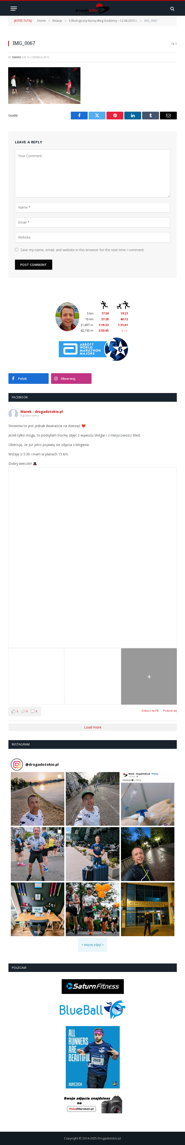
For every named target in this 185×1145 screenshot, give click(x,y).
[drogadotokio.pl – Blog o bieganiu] (92, 8)
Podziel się (170, 710)
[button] (37, 799)
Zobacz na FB (150, 710)
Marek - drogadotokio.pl (41, 411)
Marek (16, 57)
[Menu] (14, 8)
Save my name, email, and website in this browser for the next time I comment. (82, 250)
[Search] (171, 8)
